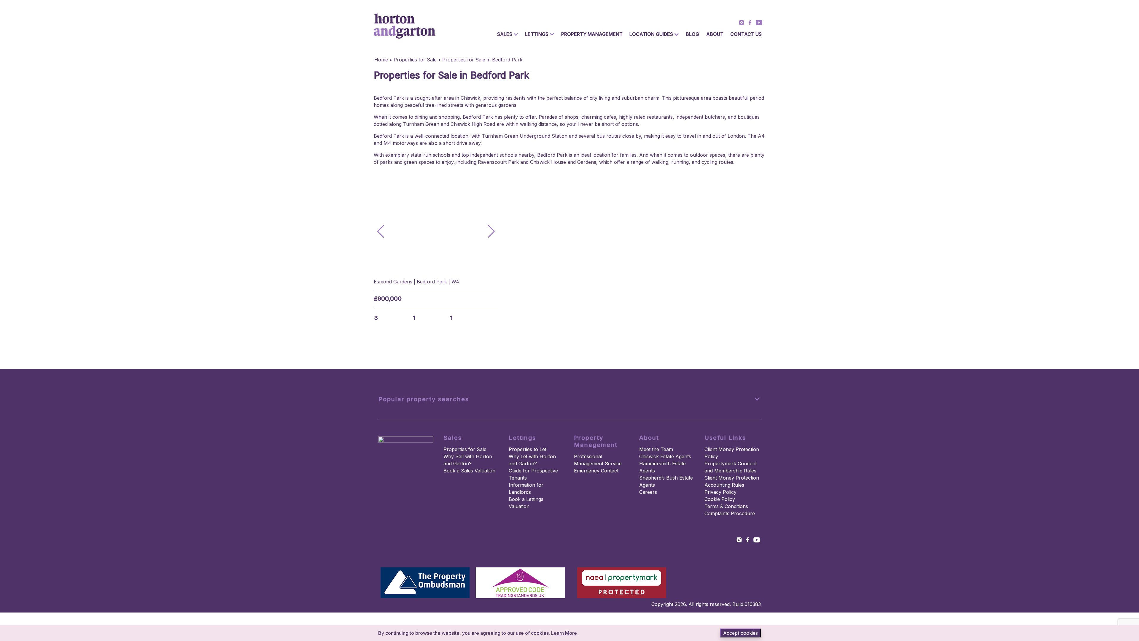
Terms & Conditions (726, 506)
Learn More (564, 633)
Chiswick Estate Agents (665, 456)
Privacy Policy (720, 492)
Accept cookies (740, 633)
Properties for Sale (415, 60)
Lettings (536, 34)
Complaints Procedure (729, 513)
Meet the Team (656, 449)
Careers (648, 492)
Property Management (592, 34)
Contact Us (746, 34)
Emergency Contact (596, 471)
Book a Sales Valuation (469, 471)
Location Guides (651, 34)
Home (381, 60)
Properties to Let (527, 449)
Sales (504, 34)
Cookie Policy (719, 499)
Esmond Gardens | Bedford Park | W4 (416, 282)
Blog (692, 34)
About (714, 34)
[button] (491, 231)
